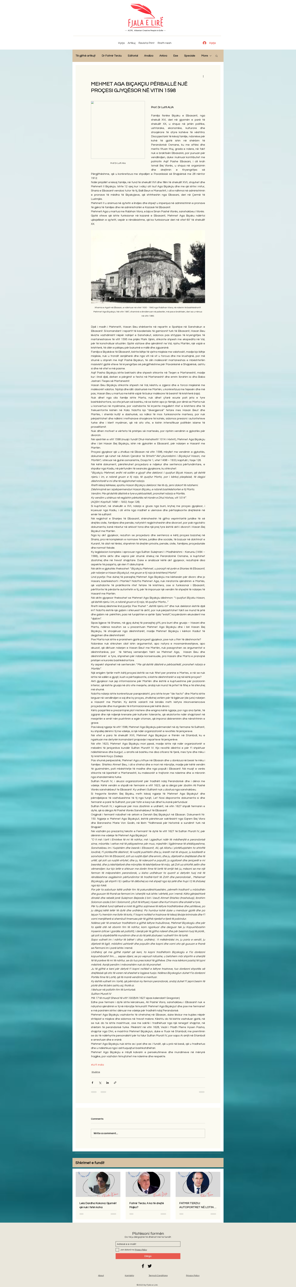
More (204, 55)
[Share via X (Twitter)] (100, 1082)
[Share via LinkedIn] (107, 1082)
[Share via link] (115, 1082)
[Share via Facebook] (92, 1082)
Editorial (133, 55)
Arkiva (163, 55)
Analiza (148, 55)
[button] (216, 56)
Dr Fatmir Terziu (112, 55)
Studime (96, 1072)
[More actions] (203, 76)
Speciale (189, 55)
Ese (175, 55)
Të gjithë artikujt (86, 55)
